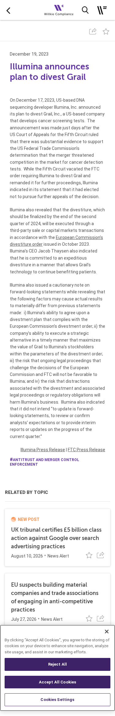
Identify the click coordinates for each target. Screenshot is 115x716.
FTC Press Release (86, 449)
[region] (57, 668)
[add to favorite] (106, 31)
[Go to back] (8, 10)
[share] (92, 31)
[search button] (85, 10)
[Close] (106, 631)
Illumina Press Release (43, 449)
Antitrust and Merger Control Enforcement (44, 462)
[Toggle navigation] (102, 10)
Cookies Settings (57, 699)
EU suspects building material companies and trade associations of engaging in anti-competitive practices (54, 597)
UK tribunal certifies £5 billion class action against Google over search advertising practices (56, 538)
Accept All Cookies (57, 682)
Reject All (57, 664)
